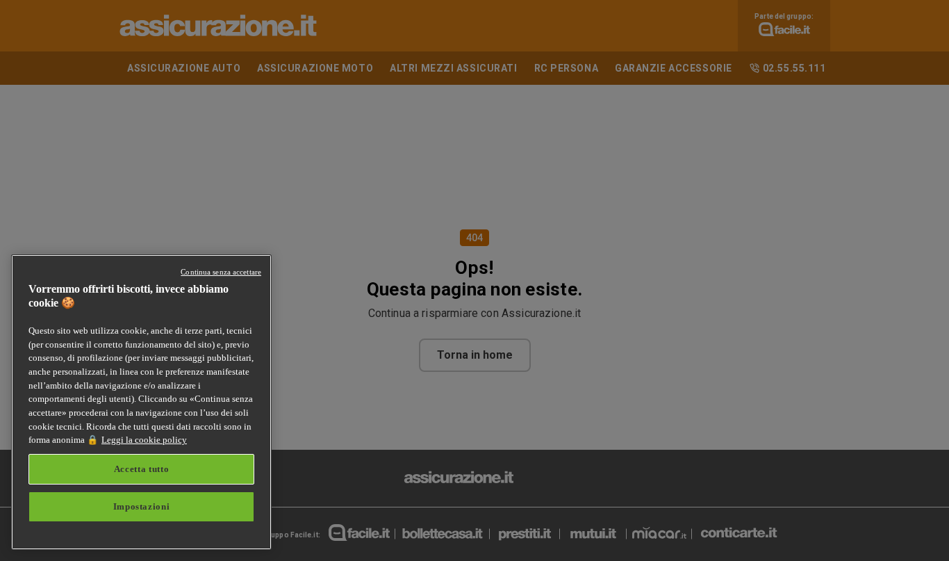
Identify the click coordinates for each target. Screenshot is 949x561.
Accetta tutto (142, 469)
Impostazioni (141, 506)
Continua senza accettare (221, 272)
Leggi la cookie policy (144, 439)
